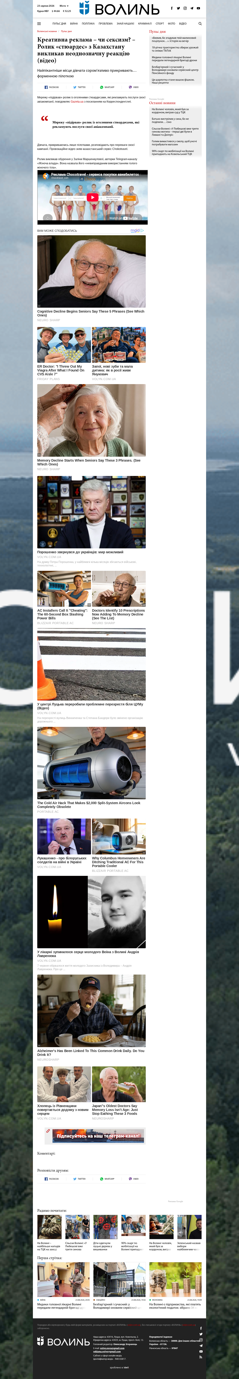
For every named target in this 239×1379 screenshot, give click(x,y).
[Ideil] (119, 1368)
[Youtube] (198, 9)
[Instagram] (185, 9)
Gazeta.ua (77, 101)
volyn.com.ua (134, 1325)
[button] (64, 6)
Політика (88, 23)
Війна (74, 23)
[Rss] (201, 1357)
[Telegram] (191, 9)
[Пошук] (200, 23)
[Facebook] (171, 9)
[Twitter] (178, 9)
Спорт (160, 23)
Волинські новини (47, 31)
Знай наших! (125, 23)
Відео (183, 23)
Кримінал (145, 23)
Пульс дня (59, 23)
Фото (171, 23)
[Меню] (39, 24)
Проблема (106, 23)
